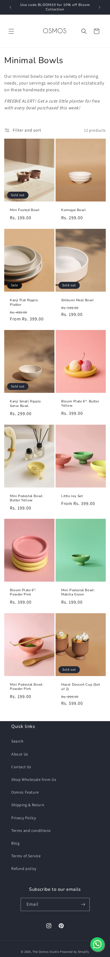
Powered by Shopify (74, 952)
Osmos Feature (25, 792)
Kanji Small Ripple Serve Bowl (25, 403)
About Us (19, 754)
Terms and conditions (31, 830)
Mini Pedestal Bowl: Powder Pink (26, 687)
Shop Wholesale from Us (33, 779)
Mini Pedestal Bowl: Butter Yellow (26, 498)
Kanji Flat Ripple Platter (24, 302)
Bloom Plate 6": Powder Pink (23, 592)
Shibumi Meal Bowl (77, 300)
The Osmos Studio (45, 952)
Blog (15, 843)
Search (17, 741)
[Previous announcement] (10, 7)
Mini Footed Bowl (25, 210)
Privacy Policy (23, 817)
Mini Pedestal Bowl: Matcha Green (78, 592)
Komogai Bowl (73, 210)
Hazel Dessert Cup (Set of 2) (80, 687)
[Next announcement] (99, 7)
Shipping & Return (27, 804)
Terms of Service (26, 855)
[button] (11, 31)
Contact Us (21, 766)
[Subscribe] (83, 904)
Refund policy (23, 868)
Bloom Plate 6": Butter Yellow (80, 403)
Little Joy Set (72, 496)
